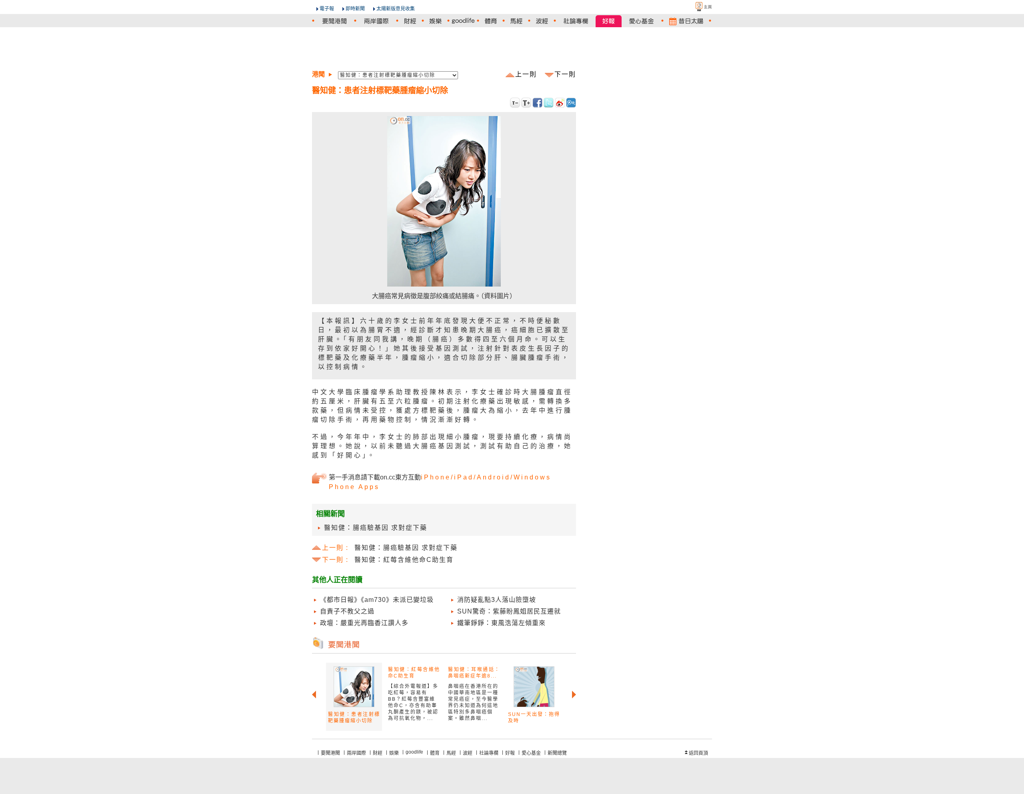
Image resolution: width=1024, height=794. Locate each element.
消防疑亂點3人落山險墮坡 (496, 599)
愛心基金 (531, 753)
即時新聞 (355, 9)
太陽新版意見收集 (395, 9)
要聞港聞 (330, 753)
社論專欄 (488, 753)
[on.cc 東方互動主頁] (697, 6)
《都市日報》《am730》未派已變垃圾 (377, 599)
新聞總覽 (557, 753)
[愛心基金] (641, 21)
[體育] (490, 21)
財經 (377, 753)
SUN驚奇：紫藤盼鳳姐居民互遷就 (509, 611)
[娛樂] (435, 21)
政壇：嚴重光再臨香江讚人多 (364, 623)
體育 (435, 753)
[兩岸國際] (376, 21)
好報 (510, 753)
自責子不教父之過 (347, 611)
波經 (467, 753)
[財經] (410, 21)
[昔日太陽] (686, 21)
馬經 (451, 753)
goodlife (414, 752)
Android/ (495, 477)
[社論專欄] (576, 21)
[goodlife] (463, 21)
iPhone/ (437, 477)
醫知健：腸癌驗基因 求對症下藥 (375, 527)
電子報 (327, 9)
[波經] (542, 21)
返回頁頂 (698, 753)
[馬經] (516, 21)
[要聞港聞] (334, 21)
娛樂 (394, 753)
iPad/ (465, 477)
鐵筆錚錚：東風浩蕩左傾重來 (501, 623)
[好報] (609, 21)
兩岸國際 (356, 753)
